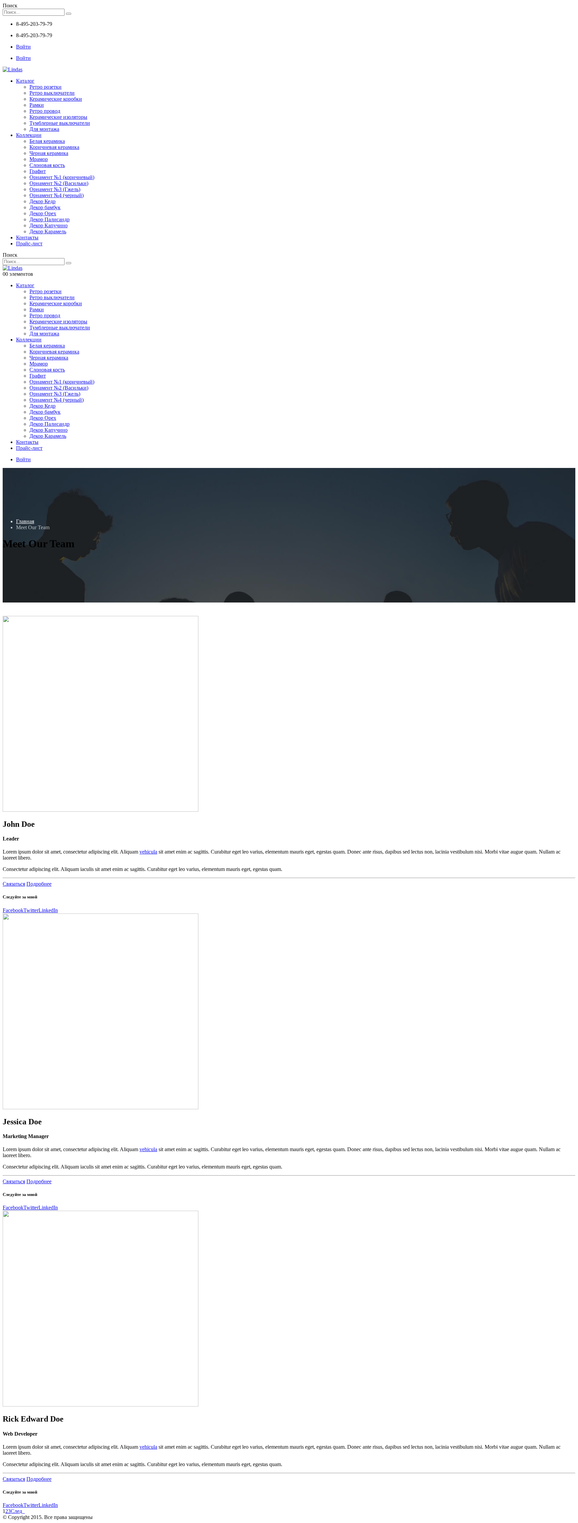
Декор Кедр (42, 201)
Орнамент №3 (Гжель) (54, 189)
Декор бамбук (45, 207)
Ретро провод (44, 111)
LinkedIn (48, 910)
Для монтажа (44, 129)
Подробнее (39, 884)
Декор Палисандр (49, 219)
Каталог (25, 81)
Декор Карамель (47, 231)
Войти (23, 47)
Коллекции (28, 135)
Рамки (36, 105)
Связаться (14, 884)
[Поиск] (68, 14)
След (18, 1511)
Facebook (13, 910)
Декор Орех (42, 213)
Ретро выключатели (52, 93)
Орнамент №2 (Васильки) (58, 183)
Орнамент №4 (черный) (56, 195)
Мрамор (38, 159)
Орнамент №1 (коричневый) (61, 177)
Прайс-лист (29, 243)
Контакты (27, 237)
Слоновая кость (47, 165)
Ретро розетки (45, 87)
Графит (37, 171)
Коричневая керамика (54, 147)
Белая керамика (47, 141)
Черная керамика (48, 153)
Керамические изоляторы (58, 117)
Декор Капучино (48, 225)
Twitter (30, 910)
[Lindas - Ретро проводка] (12, 69)
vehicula (148, 852)
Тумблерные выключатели (59, 123)
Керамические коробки (55, 99)
